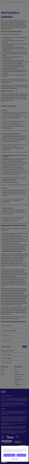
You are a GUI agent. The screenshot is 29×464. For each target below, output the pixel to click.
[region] (15, 454)
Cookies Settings (14, 459)
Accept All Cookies (21, 455)
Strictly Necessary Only (9, 455)
